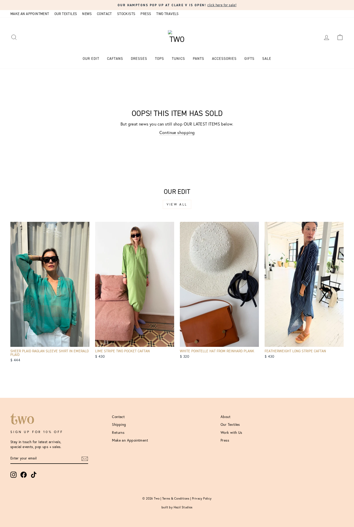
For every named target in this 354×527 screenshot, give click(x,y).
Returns (118, 432)
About (225, 416)
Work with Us (231, 432)
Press (145, 13)
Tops (159, 58)
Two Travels (167, 13)
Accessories (224, 58)
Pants (198, 58)
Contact (104, 13)
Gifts (249, 58)
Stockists (126, 13)
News (87, 13)
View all (177, 204)
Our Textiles (65, 13)
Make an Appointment (29, 13)
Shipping (119, 424)
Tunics (178, 58)
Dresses (139, 58)
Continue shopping (177, 132)
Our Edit (91, 58)
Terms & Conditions (175, 498)
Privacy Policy (202, 498)
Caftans (115, 58)
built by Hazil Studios (177, 507)
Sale (266, 58)
